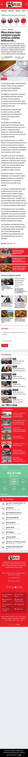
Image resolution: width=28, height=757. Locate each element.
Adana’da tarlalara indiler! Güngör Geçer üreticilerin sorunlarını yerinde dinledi (19, 378)
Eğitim (24, 616)
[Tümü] (26, 354)
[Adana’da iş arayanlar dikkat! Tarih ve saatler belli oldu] (7, 281)
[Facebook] (7, 587)
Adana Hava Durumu (19, 595)
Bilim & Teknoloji (10, 616)
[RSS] (21, 587)
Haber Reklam (16, 618)
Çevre (16, 616)
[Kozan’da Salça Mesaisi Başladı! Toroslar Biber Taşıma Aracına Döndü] (21, 282)
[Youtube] (15, 587)
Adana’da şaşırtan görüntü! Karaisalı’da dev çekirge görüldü (14, 17)
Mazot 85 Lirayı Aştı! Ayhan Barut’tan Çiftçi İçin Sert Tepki (7, 305)
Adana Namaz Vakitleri (7, 600)
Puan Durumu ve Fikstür (7, 605)
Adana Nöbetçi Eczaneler (7, 595)
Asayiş (14, 382)
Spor (23, 11)
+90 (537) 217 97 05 (15, 578)
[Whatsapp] (18, 587)
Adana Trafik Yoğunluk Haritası (19, 600)
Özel (14, 358)
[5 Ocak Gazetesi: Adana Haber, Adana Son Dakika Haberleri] (14, 4)
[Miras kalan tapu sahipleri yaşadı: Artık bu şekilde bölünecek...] (14, 68)
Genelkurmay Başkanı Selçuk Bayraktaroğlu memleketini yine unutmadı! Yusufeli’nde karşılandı (19, 362)
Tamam (19, 755)
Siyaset (18, 11)
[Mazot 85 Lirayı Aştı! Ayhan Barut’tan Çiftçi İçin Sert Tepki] (7, 299)
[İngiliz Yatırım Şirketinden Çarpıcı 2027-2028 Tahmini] (21, 313)
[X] (10, 587)
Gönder (4, 345)
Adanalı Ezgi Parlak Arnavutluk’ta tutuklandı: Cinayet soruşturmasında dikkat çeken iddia (14, 15)
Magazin (23, 618)
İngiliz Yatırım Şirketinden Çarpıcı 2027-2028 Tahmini (20, 320)
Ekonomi (11, 11)
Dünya (20, 616)
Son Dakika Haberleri (6, 609)
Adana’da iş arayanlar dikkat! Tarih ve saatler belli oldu (19, 393)
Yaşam (14, 366)
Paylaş (4, 78)
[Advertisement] (14, 692)
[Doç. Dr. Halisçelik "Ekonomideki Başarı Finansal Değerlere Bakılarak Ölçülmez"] (21, 299)
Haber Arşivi (20, 609)
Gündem (4, 11)
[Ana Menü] (1, 4)
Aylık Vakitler (5, 494)
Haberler (3, 29)
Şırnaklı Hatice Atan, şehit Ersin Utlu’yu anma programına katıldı (20, 370)
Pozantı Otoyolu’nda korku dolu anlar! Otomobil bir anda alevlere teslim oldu (20, 385)
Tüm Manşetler (20, 604)
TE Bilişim (18, 624)
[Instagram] (12, 587)
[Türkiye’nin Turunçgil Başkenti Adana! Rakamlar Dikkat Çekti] (7, 313)
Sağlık (9, 620)
